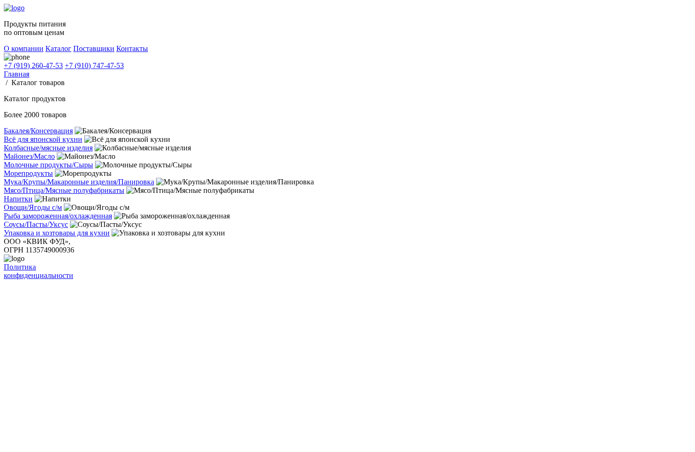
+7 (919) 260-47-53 (33, 65)
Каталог (58, 48)
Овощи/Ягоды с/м (33, 207)
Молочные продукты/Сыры (48, 165)
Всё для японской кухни (43, 139)
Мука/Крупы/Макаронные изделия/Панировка (79, 182)
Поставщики (93, 48)
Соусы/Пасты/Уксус (36, 224)
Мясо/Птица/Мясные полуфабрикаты (64, 190)
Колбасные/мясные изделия (48, 148)
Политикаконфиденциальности (38, 271)
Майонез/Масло (29, 156)
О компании (23, 48)
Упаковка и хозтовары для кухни (57, 233)
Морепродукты (28, 173)
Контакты (132, 48)
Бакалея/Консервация (38, 131)
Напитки (18, 199)
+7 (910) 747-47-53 (94, 65)
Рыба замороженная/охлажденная (58, 216)
